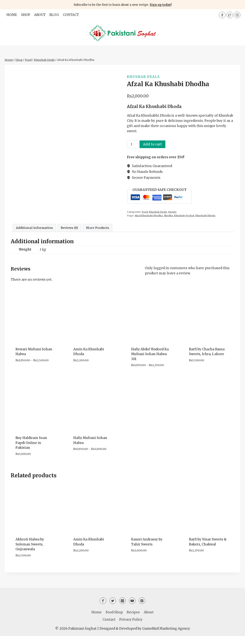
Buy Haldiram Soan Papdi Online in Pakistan (31, 443)
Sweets (172, 211)
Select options (29, 371)
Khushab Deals (143, 77)
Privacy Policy (130, 619)
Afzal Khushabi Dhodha (149, 215)
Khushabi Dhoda (205, 215)
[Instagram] (237, 15)
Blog (54, 15)
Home (12, 15)
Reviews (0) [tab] (69, 228)
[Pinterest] (142, 600)
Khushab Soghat (184, 215)
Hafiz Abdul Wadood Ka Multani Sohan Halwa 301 (150, 354)
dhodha (168, 215)
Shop (25, 15)
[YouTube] (132, 600)
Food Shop (114, 612)
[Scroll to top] (235, 630)
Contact (71, 15)
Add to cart (152, 144)
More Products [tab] (97, 228)
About (40, 15)
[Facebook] (222, 15)
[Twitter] (229, 15)
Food (145, 211)
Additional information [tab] (34, 228)
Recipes (133, 612)
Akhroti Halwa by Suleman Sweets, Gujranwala (30, 544)
